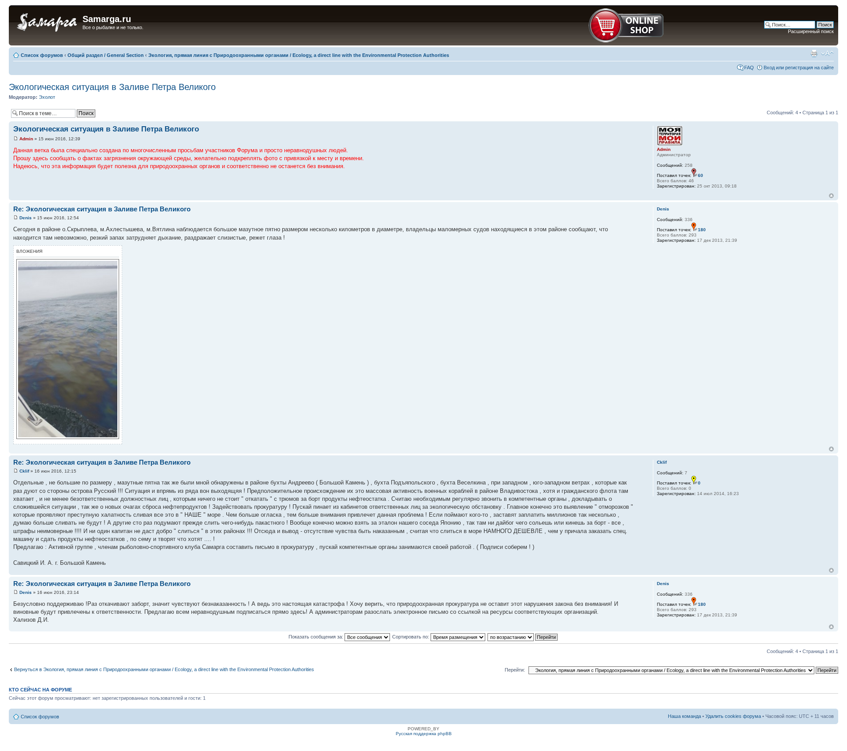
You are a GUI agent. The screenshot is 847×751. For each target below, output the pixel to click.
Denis (25, 217)
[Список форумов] (46, 22)
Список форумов (42, 55)
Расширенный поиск (811, 31)
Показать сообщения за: (317, 636)
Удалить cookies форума (733, 716)
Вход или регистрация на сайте (799, 67)
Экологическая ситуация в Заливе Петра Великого (112, 87)
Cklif (24, 471)
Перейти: (515, 669)
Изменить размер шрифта (827, 53)
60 (700, 175)
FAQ (749, 67)
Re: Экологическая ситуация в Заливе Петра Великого (102, 209)
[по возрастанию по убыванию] (522, 636)
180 (702, 229)
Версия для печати (814, 53)
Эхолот (47, 97)
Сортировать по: (411, 636)
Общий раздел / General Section (105, 55)
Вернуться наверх (831, 195)
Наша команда (684, 716)
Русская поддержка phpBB (424, 733)
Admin (26, 138)
